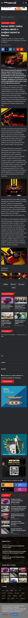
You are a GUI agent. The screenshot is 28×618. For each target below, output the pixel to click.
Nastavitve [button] (5, 614)
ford (20, 590)
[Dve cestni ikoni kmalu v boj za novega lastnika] (23, 575)
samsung (15, 595)
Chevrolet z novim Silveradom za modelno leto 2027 (20, 306)
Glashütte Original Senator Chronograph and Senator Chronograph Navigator (18, 508)
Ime (2, 355)
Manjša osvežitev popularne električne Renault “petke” (7, 306)
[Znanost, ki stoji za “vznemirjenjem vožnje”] (21, 315)
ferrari (13, 284)
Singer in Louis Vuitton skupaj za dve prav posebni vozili (6, 323)
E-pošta (3, 362)
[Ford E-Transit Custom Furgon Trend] (14, 570)
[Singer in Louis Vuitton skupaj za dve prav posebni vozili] (7, 315)
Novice (8, 19)
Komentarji (22, 495)
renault (9, 595)
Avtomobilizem (14, 19)
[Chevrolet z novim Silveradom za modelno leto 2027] (21, 300)
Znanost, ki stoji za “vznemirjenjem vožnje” (20, 322)
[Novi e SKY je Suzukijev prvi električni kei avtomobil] (14, 580)
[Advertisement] (14, 420)
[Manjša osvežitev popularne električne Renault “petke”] (7, 300)
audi (3, 590)
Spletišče (3, 369)
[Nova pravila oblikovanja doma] (5, 580)
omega (22, 593)
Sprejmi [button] (15, 614)
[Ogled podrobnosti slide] (14, 8)
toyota (12, 598)
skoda (20, 595)
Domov (4, 19)
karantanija (10, 593)
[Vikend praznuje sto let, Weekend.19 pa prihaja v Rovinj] (5, 516)
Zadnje (14, 495)
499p (6, 284)
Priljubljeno (6, 495)
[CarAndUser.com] (10, 2)
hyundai (4, 593)
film (16, 590)
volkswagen (22, 598)
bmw (7, 590)
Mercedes (17, 593)
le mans (21, 284)
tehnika (3, 598)
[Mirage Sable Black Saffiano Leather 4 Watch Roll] (5, 531)
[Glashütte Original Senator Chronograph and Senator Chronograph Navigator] (5, 509)
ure (17, 598)
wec (14, 287)
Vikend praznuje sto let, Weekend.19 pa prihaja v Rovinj (18, 515)
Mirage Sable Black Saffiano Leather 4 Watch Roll (18, 530)
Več (10, 614)
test (8, 598)
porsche (4, 595)
